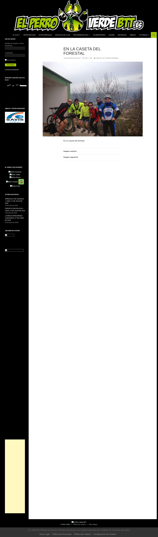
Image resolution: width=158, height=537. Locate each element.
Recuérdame (11, 60)
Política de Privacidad (61, 534)
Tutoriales (143, 35)
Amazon (133, 35)
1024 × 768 (88, 58)
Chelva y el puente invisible (107, 58)
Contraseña (9, 53)
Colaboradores (99, 35)
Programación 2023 (80, 35)
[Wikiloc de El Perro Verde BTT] (21, 182)
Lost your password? (12, 69)
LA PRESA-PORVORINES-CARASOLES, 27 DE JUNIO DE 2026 (14, 218)
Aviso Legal (44, 534)
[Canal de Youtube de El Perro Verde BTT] (12, 182)
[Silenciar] (20, 85)
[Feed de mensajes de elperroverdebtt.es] (15, 186)
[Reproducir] (8, 85)
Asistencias (122, 35)
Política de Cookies (82, 534)
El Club (15, 35)
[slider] (22, 85)
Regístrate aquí (29, 35)
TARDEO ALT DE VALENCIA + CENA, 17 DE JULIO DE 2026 (14, 201)
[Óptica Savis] (15, 117)
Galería (111, 35)
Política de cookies (79, 524)
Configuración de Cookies (104, 534)
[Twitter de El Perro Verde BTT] (14, 174)
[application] (15, 85)
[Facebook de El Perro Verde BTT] (15, 172)
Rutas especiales (45, 35)
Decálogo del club (62, 35)
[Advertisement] (15, 476)
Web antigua (93, 524)
